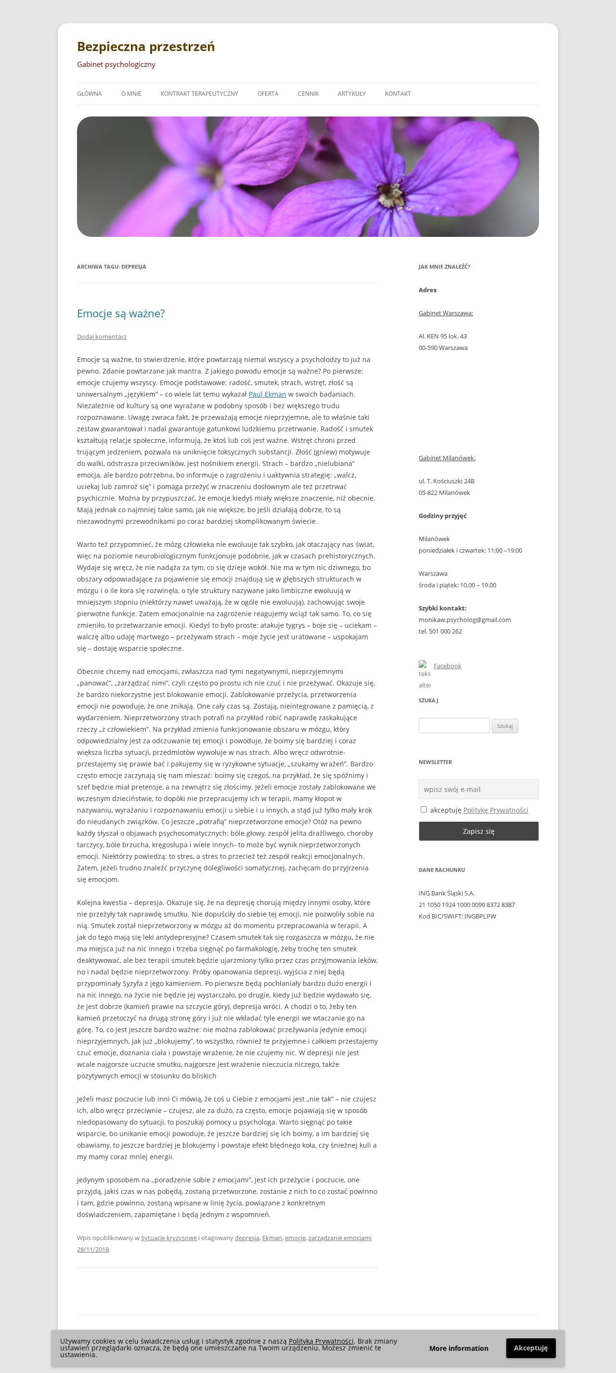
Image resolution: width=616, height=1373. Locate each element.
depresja (247, 1237)
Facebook (448, 665)
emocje (295, 1237)
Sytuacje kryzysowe (169, 1237)
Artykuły (352, 94)
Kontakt (398, 94)
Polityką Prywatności (321, 1341)
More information (458, 1348)
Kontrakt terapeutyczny (199, 94)
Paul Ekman (267, 394)
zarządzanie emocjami (340, 1237)
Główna (89, 94)
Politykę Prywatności (495, 810)
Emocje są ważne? (121, 313)
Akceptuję (531, 1347)
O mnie (131, 94)
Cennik (308, 94)
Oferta (268, 94)
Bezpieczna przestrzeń (146, 46)
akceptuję (478, 810)
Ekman (272, 1237)
